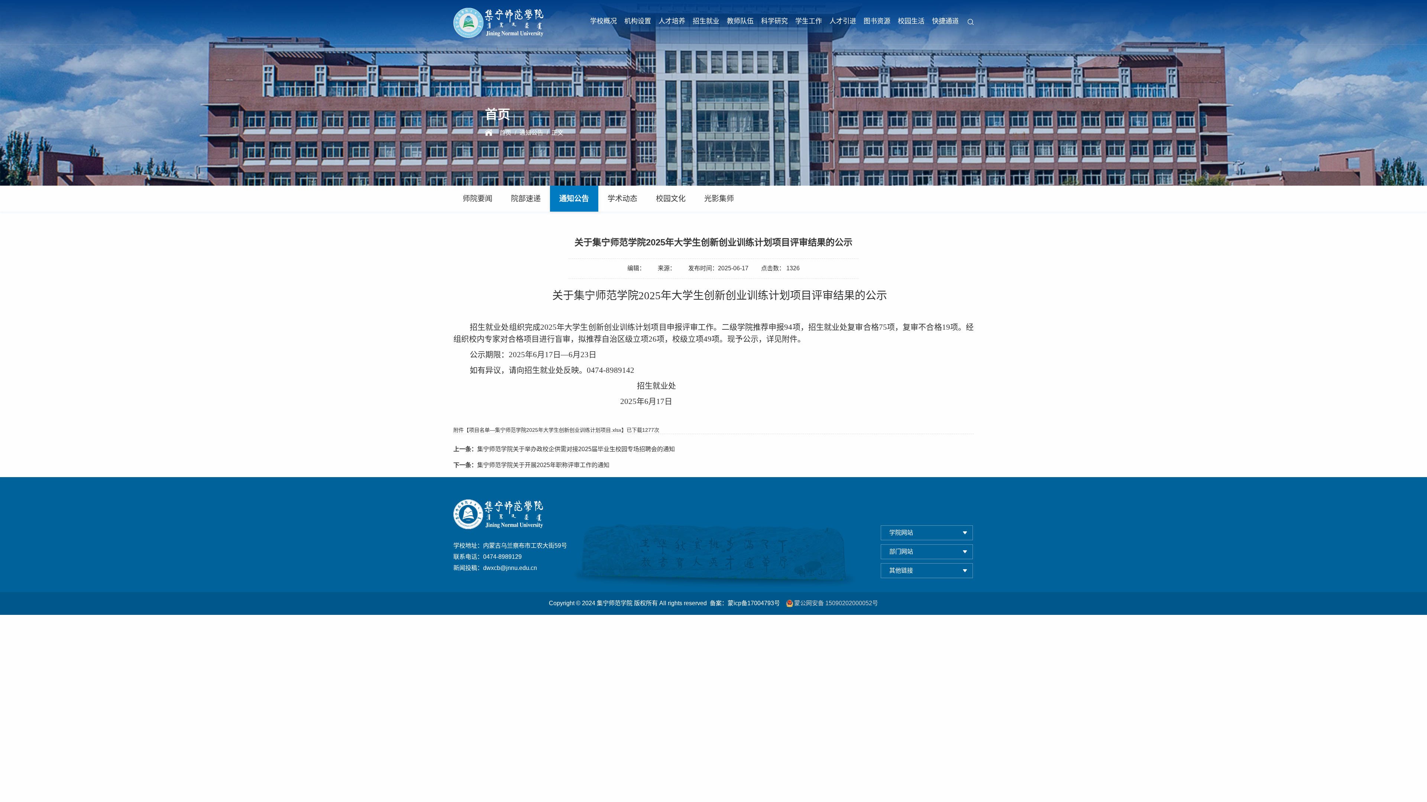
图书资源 (877, 21)
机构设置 (637, 21)
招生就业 (706, 21)
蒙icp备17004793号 (754, 603)
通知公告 (531, 133)
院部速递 (526, 199)
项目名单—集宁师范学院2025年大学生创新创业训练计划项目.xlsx (545, 430)
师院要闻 (477, 199)
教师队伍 (740, 21)
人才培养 (672, 21)
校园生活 (911, 21)
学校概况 (603, 21)
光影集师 (719, 199)
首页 (505, 133)
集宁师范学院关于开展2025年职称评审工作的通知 (531, 465)
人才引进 (842, 21)
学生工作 (808, 21)
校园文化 (671, 199)
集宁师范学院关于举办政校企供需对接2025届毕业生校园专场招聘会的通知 (564, 449)
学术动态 (622, 199)
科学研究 (774, 21)
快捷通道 (945, 21)
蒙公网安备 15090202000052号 (836, 603)
